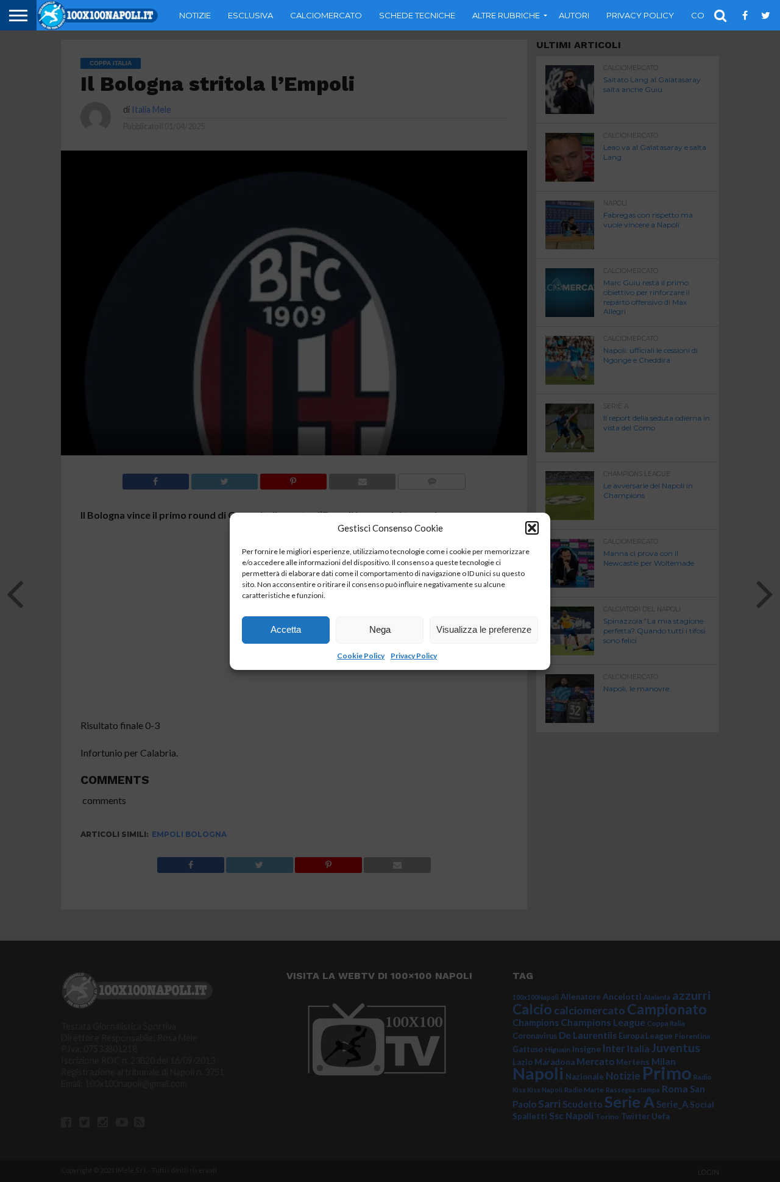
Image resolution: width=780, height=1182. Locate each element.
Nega (380, 629)
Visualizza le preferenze (483, 629)
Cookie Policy (361, 655)
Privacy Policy (414, 655)
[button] (532, 528)
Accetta (286, 629)
